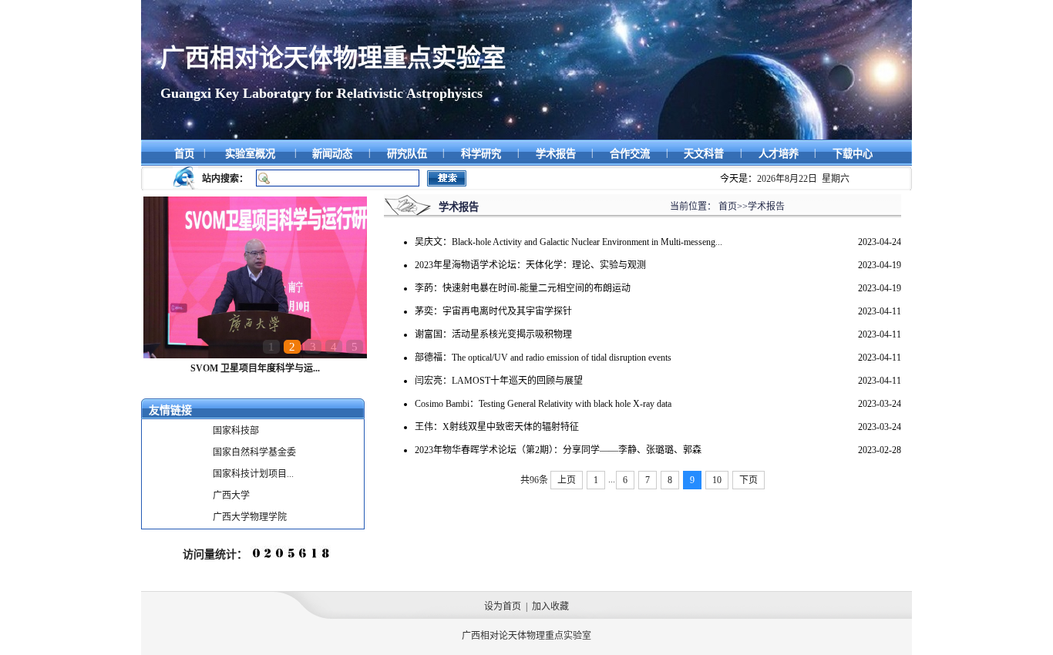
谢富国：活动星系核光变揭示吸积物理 (493, 334)
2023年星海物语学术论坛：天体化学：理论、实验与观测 (530, 265)
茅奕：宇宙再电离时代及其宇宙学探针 (493, 311)
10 (717, 480)
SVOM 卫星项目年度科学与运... (255, 368)
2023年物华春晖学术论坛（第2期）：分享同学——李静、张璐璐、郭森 (558, 450)
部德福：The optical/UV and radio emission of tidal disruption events (543, 357)
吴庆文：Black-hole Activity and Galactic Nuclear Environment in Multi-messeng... (568, 242)
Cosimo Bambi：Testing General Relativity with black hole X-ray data (543, 403)
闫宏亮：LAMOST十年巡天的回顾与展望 (499, 380)
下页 (748, 480)
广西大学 (231, 495)
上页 (566, 480)
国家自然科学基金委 (254, 452)
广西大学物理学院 (250, 517)
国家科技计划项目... (253, 474)
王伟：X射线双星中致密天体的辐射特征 (497, 427)
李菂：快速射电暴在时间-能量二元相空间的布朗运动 (523, 288)
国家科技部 (236, 430)
